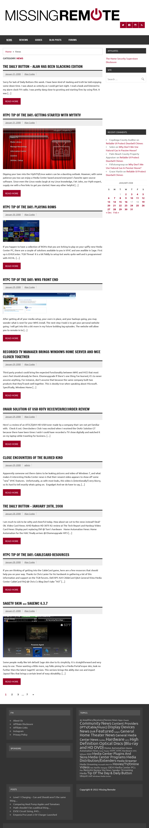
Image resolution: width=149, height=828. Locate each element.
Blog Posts (55, 40)
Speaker (116, 770)
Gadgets (117, 732)
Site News (106, 770)
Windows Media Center (102, 776)
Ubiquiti (84, 776)
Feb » (116, 212)
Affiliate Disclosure (23, 723)
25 (137, 205)
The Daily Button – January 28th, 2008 (33, 506)
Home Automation (114, 747)
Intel (89, 753)
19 (143, 201)
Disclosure (111, 62)
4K (81, 720)
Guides (38, 40)
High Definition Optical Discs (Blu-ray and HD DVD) (109, 743)
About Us (18, 720)
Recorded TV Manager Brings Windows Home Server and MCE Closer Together (51, 354)
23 (126, 205)
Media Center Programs (107, 757)
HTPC (113, 750)
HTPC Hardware (124, 750)
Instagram (18, 730)
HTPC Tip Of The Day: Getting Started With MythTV (42, 115)
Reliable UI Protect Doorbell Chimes (124, 143)
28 (114, 209)
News (9, 40)
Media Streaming (88, 764)
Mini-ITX (108, 764)
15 (120, 201)
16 (126, 201)
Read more (11, 101)
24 (131, 205)
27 (109, 209)
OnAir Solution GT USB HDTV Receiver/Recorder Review (46, 409)
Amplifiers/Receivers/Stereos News (100, 720)
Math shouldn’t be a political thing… (32, 807)
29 (120, 209)
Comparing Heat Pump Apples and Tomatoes (36, 804)
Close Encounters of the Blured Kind (33, 457)
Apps (120, 720)
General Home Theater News (107, 733)
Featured (104, 730)
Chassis (126, 720)
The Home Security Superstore (122, 58)
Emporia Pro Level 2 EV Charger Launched (35, 814)
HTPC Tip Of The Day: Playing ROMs (29, 206)
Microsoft (101, 764)
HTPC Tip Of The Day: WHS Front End (30, 279)
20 (109, 205)
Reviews (23, 40)
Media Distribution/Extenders (108, 759)
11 (137, 198)
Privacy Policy (20, 734)
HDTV (127, 740)
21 (114, 205)
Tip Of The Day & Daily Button (109, 773)
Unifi (90, 776)
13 (109, 201)
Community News (95, 723)
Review (97, 770)
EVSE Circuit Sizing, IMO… (27, 811)
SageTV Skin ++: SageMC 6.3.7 (25, 603)
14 (114, 201)
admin (27, 465)
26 (143, 205)
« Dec (109, 212)
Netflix (97, 767)
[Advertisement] (126, 107)
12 (143, 198)
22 (120, 205)
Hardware (115, 739)
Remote (88, 769)
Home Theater (104, 751)
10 (131, 198)
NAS (91, 767)
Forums (73, 40)
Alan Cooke (29, 74)
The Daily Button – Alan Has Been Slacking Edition (43, 66)
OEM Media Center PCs (121, 767)
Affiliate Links (20, 727)
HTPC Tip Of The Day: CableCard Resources (36, 554)
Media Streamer (127, 760)
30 (126, 209)
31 (131, 209)
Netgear (104, 767)
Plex (81, 770)
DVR (92, 731)
